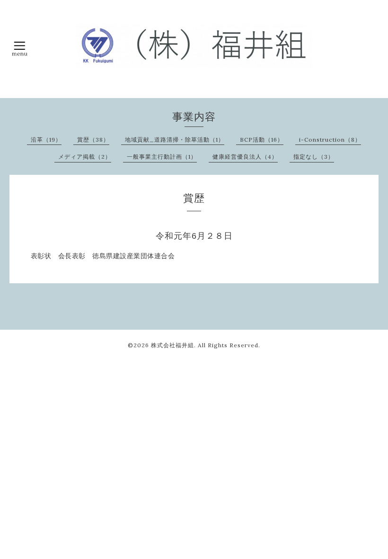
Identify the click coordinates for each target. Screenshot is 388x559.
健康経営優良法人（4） (245, 156)
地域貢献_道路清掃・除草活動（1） (174, 139)
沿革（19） (46, 139)
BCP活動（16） (261, 139)
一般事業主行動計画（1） (162, 156)
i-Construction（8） (330, 139)
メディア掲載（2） (84, 156)
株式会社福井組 (172, 345)
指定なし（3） (313, 156)
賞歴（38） (93, 139)
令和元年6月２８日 (194, 236)
